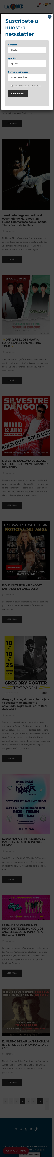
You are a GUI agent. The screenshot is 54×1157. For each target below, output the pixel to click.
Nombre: (12, 44)
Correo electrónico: (18, 71)
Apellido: (12, 58)
